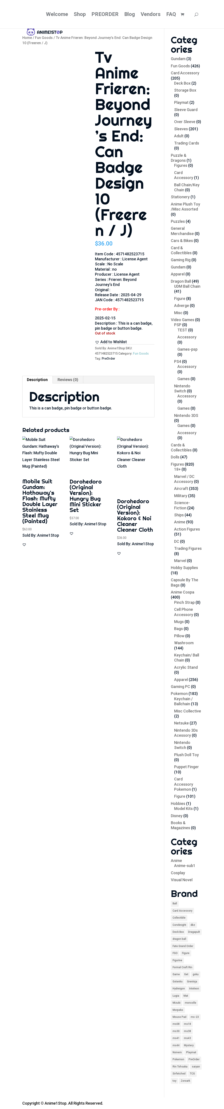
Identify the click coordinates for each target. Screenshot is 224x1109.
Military (180, 495)
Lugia (176, 995)
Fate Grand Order (183, 946)
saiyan (196, 1066)
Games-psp (187, 349)
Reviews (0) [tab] (68, 379)
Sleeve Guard (186, 109)
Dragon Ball (181, 281)
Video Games (182, 319)
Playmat (181, 102)
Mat (186, 995)
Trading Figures (188, 548)
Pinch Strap (184, 602)
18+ (177, 469)
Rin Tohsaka (180, 1066)
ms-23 (195, 1016)
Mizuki (176, 1002)
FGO (175, 953)
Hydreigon (179, 988)
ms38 (187, 1031)
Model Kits (183, 808)
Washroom (184, 643)
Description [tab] (37, 379)
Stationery (180, 197)
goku (196, 974)
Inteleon (194, 988)
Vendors (151, 15)
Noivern (177, 1052)
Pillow (179, 636)
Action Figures (187, 529)
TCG (192, 1073)
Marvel (180, 560)
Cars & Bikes (182, 240)
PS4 (177, 361)
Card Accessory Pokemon (183, 784)
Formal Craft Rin (182, 967)
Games (183, 378)
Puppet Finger (186, 766)
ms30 (176, 1031)
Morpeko (178, 1010)
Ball (175, 903)
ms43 (187, 1038)
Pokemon (179, 693)
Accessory (186, 337)
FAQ (171, 15)
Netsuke (181, 723)
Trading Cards (186, 143)
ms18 (187, 1023)
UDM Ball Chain (187, 286)
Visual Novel (181, 879)
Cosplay (178, 872)
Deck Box (182, 83)
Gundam (178, 58)
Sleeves (181, 129)
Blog (129, 15)
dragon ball (179, 938)
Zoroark (185, 1080)
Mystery (189, 1045)
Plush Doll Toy (186, 754)
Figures (180, 165)
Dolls (175, 457)
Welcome (57, 15)
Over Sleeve (184, 121)
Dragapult (194, 931)
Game (176, 974)
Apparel (178, 274)
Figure (179, 298)
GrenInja (192, 981)
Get (186, 974)
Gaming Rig (181, 260)
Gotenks (178, 981)
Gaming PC (180, 686)
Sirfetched (179, 1073)
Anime (179, 522)
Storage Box (185, 90)
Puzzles (178, 221)
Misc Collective (187, 711)
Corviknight (179, 924)
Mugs (179, 621)
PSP (177, 324)
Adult (179, 136)
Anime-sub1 (184, 865)
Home (27, 38)
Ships (179, 515)
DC (176, 541)
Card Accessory (185, 73)
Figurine (177, 960)
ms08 (176, 1023)
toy (174, 1080)
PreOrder (108, 358)
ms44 (176, 1045)
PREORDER (105, 15)
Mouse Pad (179, 1016)
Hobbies (178, 803)
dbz (193, 924)
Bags (178, 628)
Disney (176, 815)
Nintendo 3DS (186, 415)
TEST (182, 330)
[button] (111, 342)
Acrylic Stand (186, 667)
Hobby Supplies (184, 567)
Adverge (181, 305)
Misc (178, 312)
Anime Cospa (182, 592)
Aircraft (181, 488)
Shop (80, 15)
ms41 (176, 1038)
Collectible (179, 917)
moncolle (190, 1002)
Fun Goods (44, 38)
